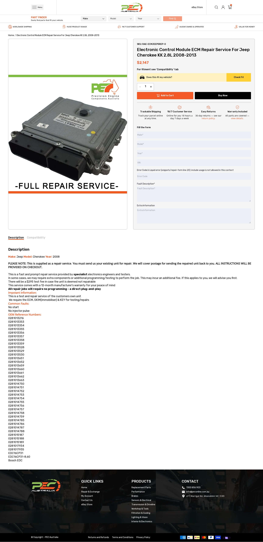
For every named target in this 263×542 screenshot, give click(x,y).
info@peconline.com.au (197, 491)
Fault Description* (146, 184)
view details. (237, 118)
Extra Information (146, 205)
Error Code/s (185, 170)
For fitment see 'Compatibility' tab (158, 69)
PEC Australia (51, 537)
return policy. (208, 118)
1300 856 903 (193, 487)
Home (11, 35)
